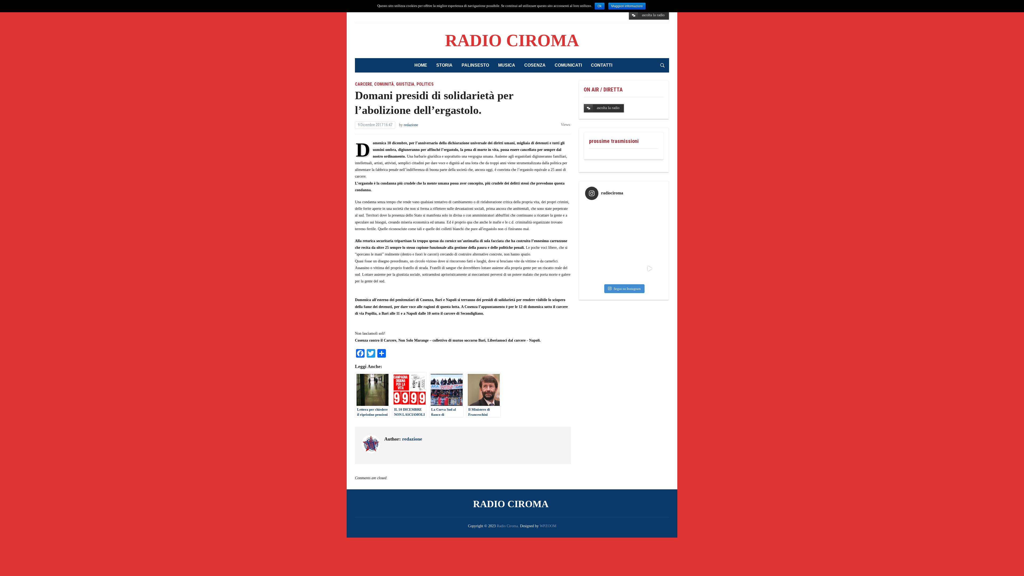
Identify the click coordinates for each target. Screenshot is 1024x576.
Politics (425, 84)
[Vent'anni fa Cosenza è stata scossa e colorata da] (649, 268)
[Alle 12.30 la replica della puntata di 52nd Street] (598, 268)
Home (420, 65)
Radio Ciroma (512, 40)
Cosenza (535, 65)
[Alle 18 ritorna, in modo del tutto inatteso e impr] (598, 217)
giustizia (405, 84)
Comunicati (568, 65)
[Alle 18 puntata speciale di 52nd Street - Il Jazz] (598, 242)
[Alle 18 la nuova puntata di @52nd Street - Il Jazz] (623, 217)
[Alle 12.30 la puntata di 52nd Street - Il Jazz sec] (623, 242)
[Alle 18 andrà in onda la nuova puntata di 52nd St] (623, 268)
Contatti (601, 65)
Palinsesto (475, 65)
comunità (384, 84)
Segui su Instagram (627, 289)
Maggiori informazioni (627, 6)
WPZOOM (548, 526)
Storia (444, 65)
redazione (411, 125)
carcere (363, 84)
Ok (600, 6)
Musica (506, 65)
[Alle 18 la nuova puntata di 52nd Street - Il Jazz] (649, 217)
